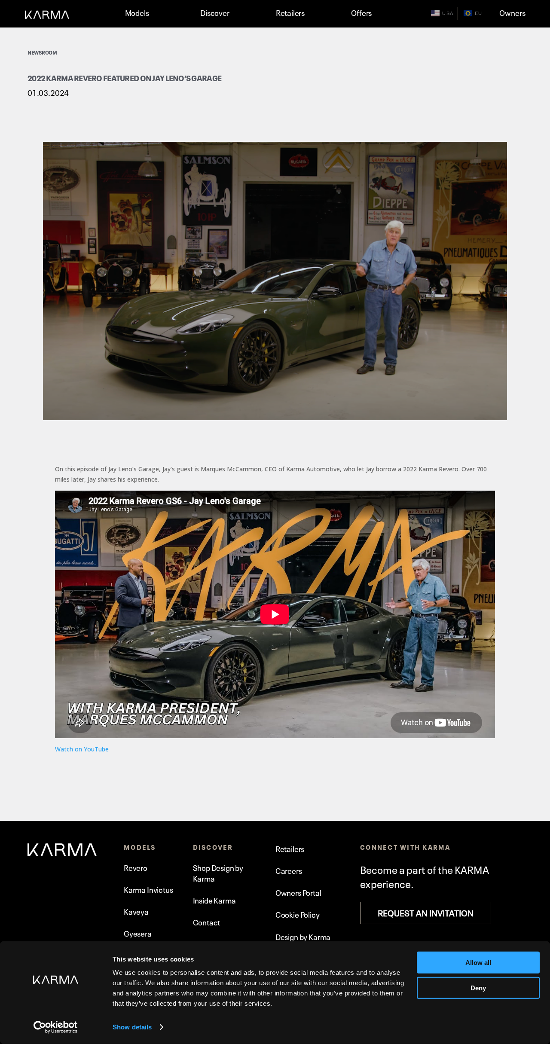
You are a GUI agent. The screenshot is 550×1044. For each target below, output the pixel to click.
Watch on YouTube (82, 749)
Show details (132, 1027)
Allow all (478, 962)
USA (447, 13)
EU (478, 13)
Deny (478, 987)
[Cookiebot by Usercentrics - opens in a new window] (55, 1027)
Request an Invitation (426, 912)
